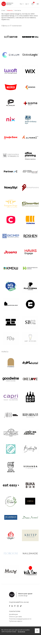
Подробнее (21, 631)
